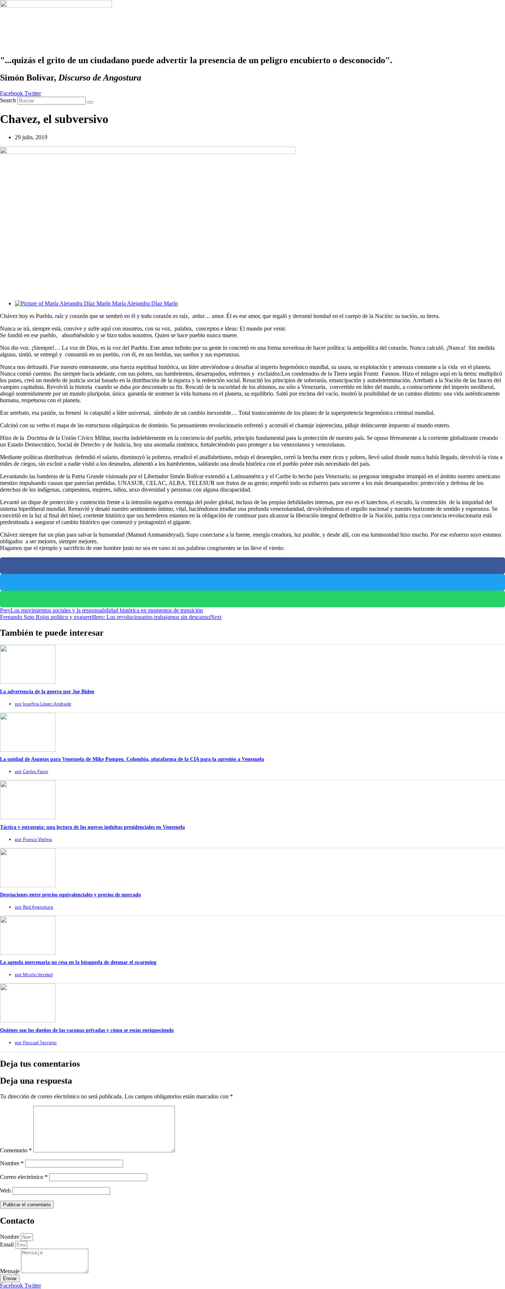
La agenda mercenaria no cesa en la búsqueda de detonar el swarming (78, 962)
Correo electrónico (24, 1177)
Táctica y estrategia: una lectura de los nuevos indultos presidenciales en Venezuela (92, 827)
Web (5, 1190)
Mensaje (10, 1271)
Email (7, 1244)
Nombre (12, 1163)
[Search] (90, 102)
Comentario (16, 1150)
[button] (252, 565)
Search (8, 100)
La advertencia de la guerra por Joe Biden (47, 691)
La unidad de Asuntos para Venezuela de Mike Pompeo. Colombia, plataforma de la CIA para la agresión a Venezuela (132, 759)
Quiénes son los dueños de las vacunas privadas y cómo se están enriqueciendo (87, 1030)
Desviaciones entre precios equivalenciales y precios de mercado (70, 894)
